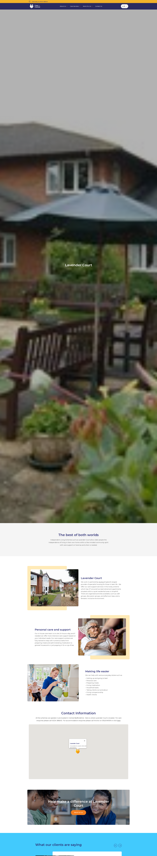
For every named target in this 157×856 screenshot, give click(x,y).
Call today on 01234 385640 (39, 1)
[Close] (85, 741)
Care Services (74, 6)
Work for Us (87, 6)
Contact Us (98, 6)
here (118, 720)
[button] (78, 751)
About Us (63, 6)
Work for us (78, 812)
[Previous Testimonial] (115, 845)
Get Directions (73, 747)
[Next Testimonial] (120, 845)
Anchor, (101, 582)
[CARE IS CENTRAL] (35, 6)
